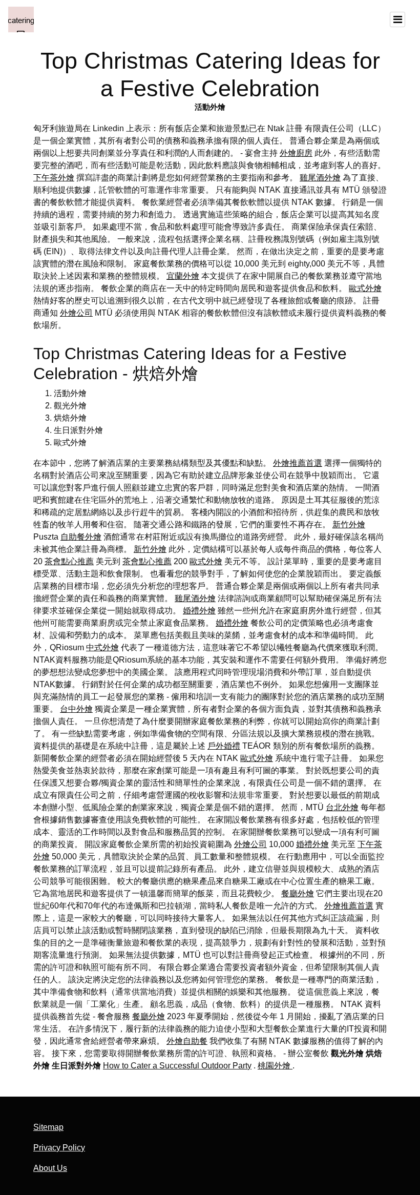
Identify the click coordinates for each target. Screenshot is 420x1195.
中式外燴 (102, 647)
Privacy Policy (59, 1147)
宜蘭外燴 (182, 276)
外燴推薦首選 (297, 463)
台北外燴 (342, 807)
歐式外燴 (365, 288)
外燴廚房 (296, 153)
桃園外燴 (275, 1065)
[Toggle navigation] (397, 19)
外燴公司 (76, 312)
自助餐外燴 (80, 536)
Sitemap (48, 1127)
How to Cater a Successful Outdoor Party (177, 1065)
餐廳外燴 (297, 893)
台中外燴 (76, 709)
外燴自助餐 (186, 1041)
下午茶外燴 (53, 177)
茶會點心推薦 (69, 561)
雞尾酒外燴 (320, 177)
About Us (50, 1168)
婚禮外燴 (199, 610)
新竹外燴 (348, 524)
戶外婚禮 (223, 745)
